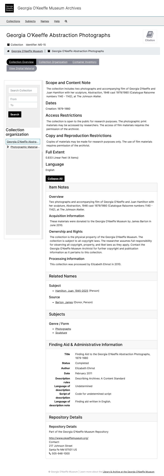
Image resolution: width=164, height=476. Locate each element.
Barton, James (64, 302)
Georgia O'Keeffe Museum (27, 51)
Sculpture (61, 332)
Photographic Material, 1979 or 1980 (33, 146)
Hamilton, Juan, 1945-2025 (71, 290)
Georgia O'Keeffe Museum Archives (49, 8)
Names (45, 21)
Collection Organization (53, 62)
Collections (13, 21)
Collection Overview (21, 62)
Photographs (63, 328)
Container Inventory (85, 62)
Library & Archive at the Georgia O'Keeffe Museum (128, 471)
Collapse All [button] (55, 178)
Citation (150, 40)
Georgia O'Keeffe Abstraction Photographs (33, 141)
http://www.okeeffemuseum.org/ (68, 438)
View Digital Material (21, 68)
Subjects (30, 21)
